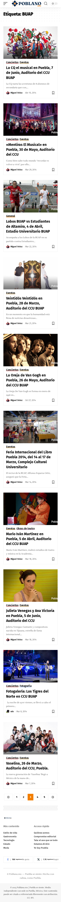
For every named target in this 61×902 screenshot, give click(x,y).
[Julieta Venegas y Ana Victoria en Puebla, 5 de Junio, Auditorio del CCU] (30, 585)
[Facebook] (18, 860)
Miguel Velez (17, 93)
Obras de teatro (25, 528)
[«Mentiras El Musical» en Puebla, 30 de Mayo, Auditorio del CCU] (30, 119)
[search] (45, 3)
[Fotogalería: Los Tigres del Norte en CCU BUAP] (30, 666)
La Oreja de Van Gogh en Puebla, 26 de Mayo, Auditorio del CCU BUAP (30, 380)
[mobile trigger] (6, 3)
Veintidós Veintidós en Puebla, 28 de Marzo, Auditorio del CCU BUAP (25, 303)
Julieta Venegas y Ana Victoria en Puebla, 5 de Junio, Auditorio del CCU (30, 616)
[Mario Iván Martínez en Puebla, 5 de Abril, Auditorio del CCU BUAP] (30, 509)
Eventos (24, 62)
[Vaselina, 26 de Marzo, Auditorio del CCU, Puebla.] (30, 738)
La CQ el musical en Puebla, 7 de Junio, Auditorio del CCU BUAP (29, 73)
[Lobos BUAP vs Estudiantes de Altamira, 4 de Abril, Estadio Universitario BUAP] (30, 196)
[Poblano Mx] (26, 3)
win (12, 711)
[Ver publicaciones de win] (7, 711)
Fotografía (26, 686)
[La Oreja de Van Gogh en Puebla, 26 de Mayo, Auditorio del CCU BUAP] (30, 350)
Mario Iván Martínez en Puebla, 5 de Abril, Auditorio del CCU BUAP (28, 539)
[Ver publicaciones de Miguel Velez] (7, 92)
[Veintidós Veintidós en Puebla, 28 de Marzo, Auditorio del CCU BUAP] (30, 273)
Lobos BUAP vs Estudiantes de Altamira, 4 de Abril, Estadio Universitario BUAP (28, 226)
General (10, 216)
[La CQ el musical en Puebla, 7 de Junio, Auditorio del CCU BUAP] (30, 42)
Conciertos (12, 62)
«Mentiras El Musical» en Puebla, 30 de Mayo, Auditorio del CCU (30, 150)
